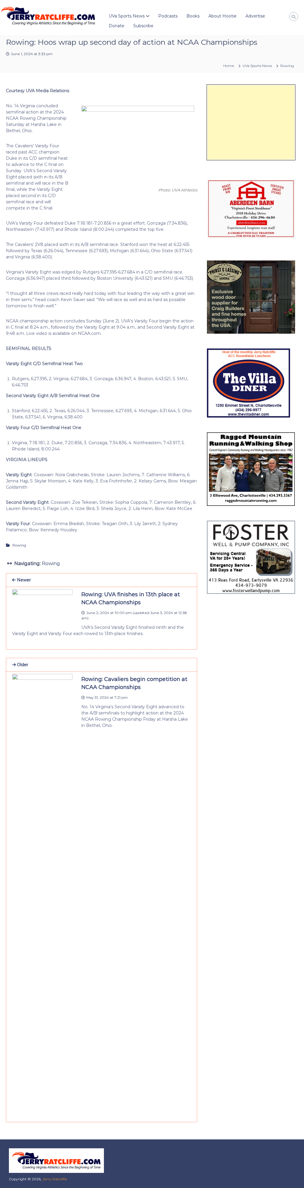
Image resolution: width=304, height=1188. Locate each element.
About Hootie (222, 16)
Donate (116, 25)
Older (22, 664)
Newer (23, 580)
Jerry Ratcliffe (54, 1179)
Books (193, 16)
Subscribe (143, 25)
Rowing (287, 65)
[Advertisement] (251, 122)
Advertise (255, 16)
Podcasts (168, 16)
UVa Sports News (127, 16)
